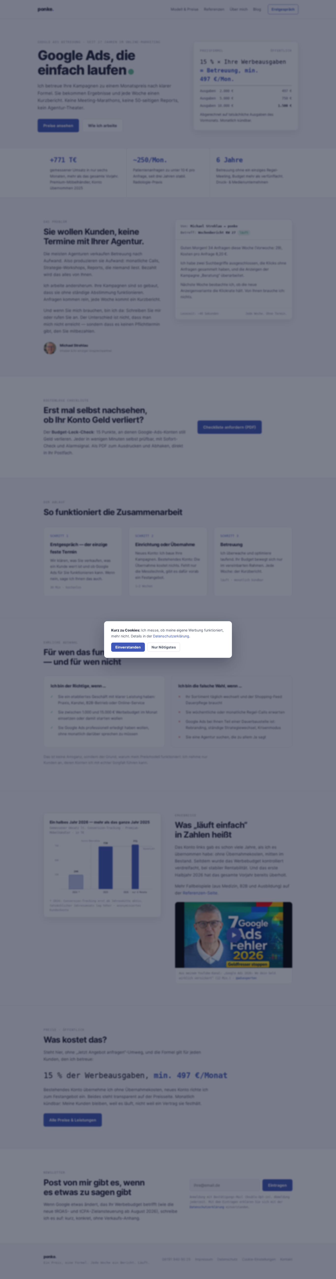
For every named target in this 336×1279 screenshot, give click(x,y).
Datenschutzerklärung (171, 636)
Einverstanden (128, 647)
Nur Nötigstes (164, 647)
